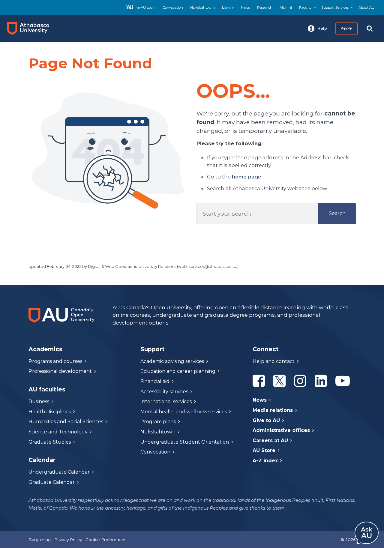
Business (38, 401)
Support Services (335, 7)
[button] (317, 28)
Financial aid (155, 381)
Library (228, 7)
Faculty (305, 7)
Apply (346, 28)
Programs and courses (55, 361)
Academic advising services (172, 361)
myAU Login (146, 7)
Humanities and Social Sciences (65, 421)
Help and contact (274, 361)
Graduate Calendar (51, 482)
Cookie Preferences (106, 539)
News (245, 7)
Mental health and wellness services (183, 412)
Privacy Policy (68, 539)
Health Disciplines (49, 412)
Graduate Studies (49, 442)
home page (246, 177)
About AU (366, 7)
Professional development (60, 371)
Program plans (158, 421)
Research (264, 7)
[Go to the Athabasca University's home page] (30, 28)
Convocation (173, 7)
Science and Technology (58, 432)
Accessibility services (164, 391)
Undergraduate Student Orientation (184, 442)
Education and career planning (177, 371)
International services (166, 401)
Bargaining (39, 539)
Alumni (286, 7)
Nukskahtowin (202, 7)
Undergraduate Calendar (59, 472)
